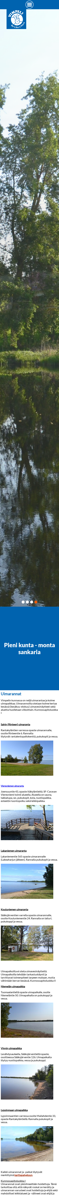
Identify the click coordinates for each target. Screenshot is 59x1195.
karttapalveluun (23, 1175)
